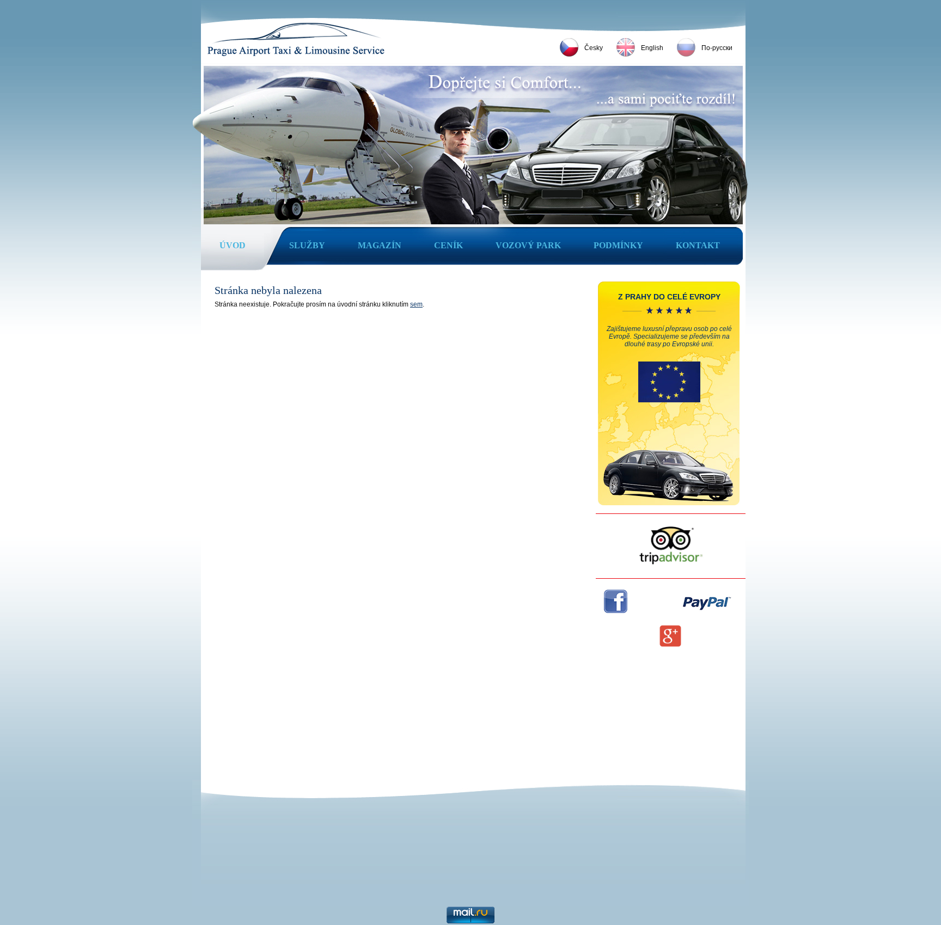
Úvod (232, 245)
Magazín (379, 245)
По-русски (716, 48)
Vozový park (528, 245)
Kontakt (698, 245)
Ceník (448, 245)
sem (416, 304)
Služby (307, 245)
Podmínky (618, 245)
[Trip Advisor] (671, 563)
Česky (593, 48)
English (652, 48)
